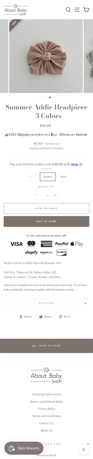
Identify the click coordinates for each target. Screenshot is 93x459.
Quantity (46, 186)
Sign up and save (46, 444)
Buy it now (47, 221)
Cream (31, 176)
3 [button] (47, 98)
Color (46, 169)
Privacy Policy (46, 409)
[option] (46, 56)
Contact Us (46, 423)
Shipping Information (46, 394)
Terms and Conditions (46, 416)
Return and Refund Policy (46, 401)
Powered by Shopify (46, 455)
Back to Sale (49, 345)
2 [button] (43, 98)
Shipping (34, 148)
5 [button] (54, 98)
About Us (46, 430)
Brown (47, 176)
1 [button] (40, 98)
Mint (63, 176)
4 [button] (50, 98)
